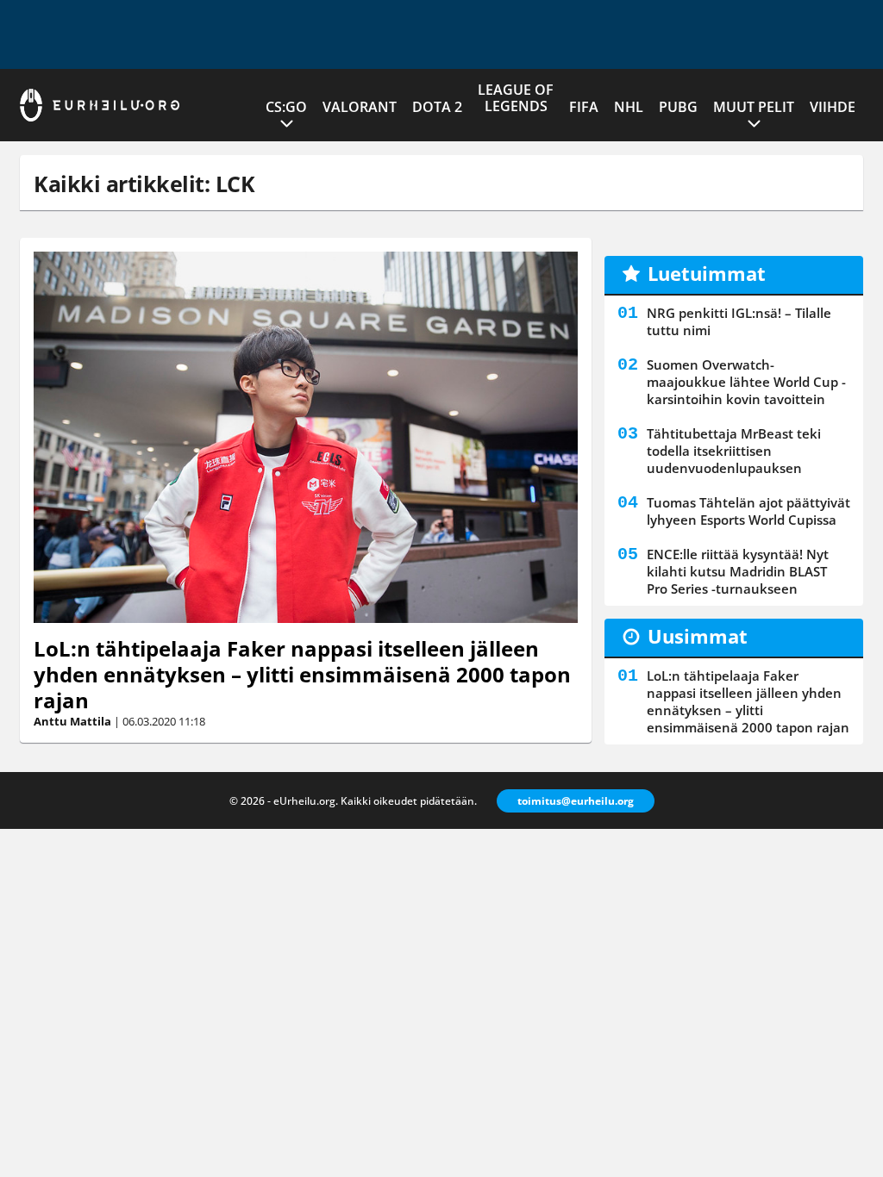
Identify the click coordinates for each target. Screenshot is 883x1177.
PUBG (678, 106)
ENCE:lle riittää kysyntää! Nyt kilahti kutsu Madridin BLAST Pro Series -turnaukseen (738, 571)
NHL (628, 106)
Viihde (832, 106)
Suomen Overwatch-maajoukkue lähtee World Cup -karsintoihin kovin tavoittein (746, 382)
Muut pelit (753, 106)
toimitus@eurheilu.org (575, 801)
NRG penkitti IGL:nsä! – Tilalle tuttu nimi (739, 321)
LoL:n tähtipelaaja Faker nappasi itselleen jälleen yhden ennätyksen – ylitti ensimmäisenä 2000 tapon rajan (302, 674)
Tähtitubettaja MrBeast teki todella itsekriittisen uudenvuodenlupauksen (734, 450)
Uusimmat (698, 636)
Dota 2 (437, 106)
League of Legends (516, 97)
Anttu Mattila (72, 721)
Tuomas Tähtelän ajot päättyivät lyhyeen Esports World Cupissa (748, 511)
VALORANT (360, 106)
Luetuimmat (707, 273)
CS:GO (286, 106)
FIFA (583, 106)
